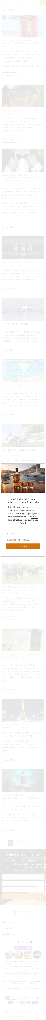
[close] (42, 466)
